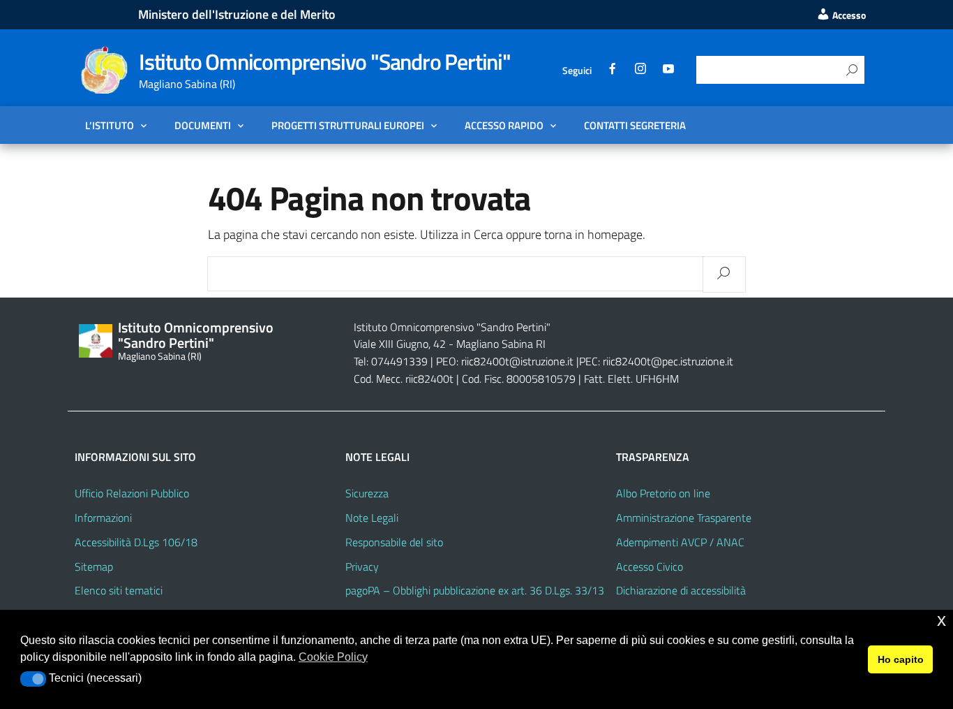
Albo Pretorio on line (663, 493)
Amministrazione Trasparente (683, 517)
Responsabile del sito (394, 542)
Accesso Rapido (504, 125)
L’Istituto (109, 125)
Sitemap (94, 566)
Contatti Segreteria (635, 125)
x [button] (941, 620)
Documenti (202, 125)
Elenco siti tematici (119, 590)
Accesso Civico (649, 566)
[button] (33, 679)
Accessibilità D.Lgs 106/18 (136, 542)
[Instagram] (640, 70)
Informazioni (103, 517)
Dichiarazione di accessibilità (681, 590)
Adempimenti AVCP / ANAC (680, 542)
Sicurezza (367, 493)
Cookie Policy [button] (333, 657)
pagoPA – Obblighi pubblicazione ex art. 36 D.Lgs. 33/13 (474, 590)
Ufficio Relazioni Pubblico (132, 493)
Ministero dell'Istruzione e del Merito (237, 14)
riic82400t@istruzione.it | (520, 361)
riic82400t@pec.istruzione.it (668, 361)
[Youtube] (668, 70)
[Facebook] (613, 70)
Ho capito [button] (901, 659)
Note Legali (371, 517)
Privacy (362, 566)
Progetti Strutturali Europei (347, 125)
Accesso (848, 15)
